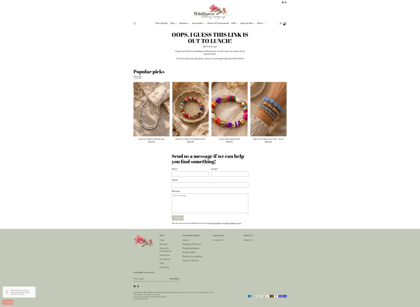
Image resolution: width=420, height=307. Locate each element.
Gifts (161, 263)
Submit (177, 218)
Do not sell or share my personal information (149, 297)
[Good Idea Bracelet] (229, 109)
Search (185, 240)
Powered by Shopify (140, 299)
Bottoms (163, 244)
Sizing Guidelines (190, 248)
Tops (161, 240)
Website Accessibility (192, 256)
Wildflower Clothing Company (158, 292)
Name (174, 169)
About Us (248, 240)
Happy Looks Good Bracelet (190, 139)
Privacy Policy (216, 223)
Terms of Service (230, 223)
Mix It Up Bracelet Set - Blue (268, 139)
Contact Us (218, 240)
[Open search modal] (134, 23)
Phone (175, 180)
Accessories (164, 259)
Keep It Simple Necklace (151, 139)
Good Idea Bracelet (229, 139)
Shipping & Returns (191, 244)
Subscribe (174, 279)
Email (214, 169)
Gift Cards (164, 267)
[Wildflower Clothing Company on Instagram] (286, 2)
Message (176, 191)
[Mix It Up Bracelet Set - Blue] (268, 109)
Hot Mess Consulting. (152, 295)
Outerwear (164, 255)
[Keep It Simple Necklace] (151, 109)
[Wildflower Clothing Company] (210, 12)
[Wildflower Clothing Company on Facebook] (283, 2)
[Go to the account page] (281, 23)
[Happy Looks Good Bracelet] (190, 109)
